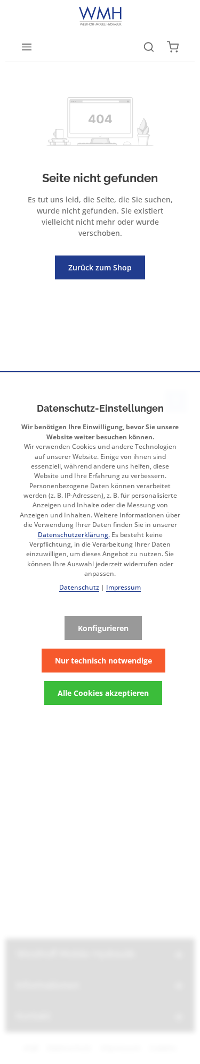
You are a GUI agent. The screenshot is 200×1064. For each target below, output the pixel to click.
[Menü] (26, 46)
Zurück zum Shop (100, 267)
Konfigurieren (103, 628)
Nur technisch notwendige (103, 661)
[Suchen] (148, 46)
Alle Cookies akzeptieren (103, 693)
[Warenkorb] (173, 46)
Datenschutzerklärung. (74, 534)
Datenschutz (79, 587)
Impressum (123, 587)
